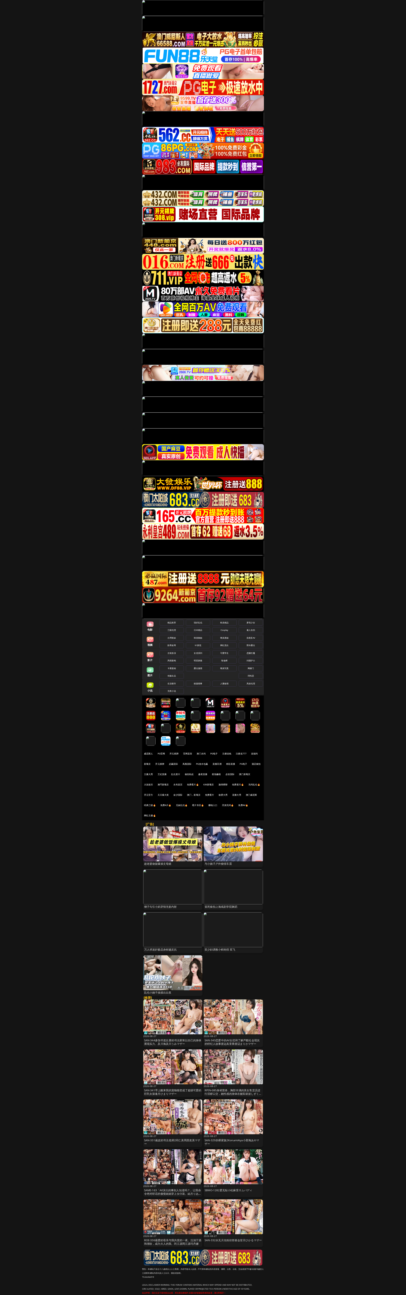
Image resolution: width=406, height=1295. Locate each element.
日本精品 (198, 630)
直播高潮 (217, 763)
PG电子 (214, 753)
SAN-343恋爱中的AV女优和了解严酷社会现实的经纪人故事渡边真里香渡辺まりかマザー (232, 1042)
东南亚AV (250, 637)
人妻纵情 (224, 683)
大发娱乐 (148, 784)
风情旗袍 (171, 660)
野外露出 (251, 645)
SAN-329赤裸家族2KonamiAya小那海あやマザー (232, 1142)
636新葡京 (208, 784)
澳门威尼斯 (251, 794)
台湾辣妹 (171, 637)
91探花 (198, 645)
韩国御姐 (198, 637)
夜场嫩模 (216, 774)
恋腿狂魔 (251, 653)
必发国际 (230, 774)
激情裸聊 (223, 784)
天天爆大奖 (163, 794)
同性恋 (251, 675)
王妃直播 (162, 774)
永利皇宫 (177, 784)
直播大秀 (236, 794)
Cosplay (224, 630)
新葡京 (147, 763)
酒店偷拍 (256, 763)
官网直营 (187, 753)
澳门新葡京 (244, 774)
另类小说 (171, 691)
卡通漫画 (171, 668)
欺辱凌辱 (171, 645)
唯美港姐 (224, 637)
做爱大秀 (223, 794)
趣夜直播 (202, 774)
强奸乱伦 (198, 622)
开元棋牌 (174, 753)
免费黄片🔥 (238, 784)
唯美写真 (224, 668)
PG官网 (161, 753)
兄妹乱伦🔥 (182, 805)
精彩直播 (230, 763)
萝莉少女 (251, 622)
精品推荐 (171, 622)
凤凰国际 (187, 763)
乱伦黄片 (175, 774)
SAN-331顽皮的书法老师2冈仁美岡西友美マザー (172, 1142)
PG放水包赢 (202, 763)
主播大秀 (148, 774)
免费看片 (209, 794)
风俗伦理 (251, 683)
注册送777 (241, 753)
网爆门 (251, 668)
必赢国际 (173, 763)
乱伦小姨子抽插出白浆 (157, 992)
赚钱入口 (212, 805)
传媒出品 (171, 675)
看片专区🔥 (198, 805)
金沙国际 (177, 794)
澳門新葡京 (163, 784)
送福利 (254, 753)
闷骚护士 (251, 660)
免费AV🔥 (243, 805)
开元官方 (148, 794)
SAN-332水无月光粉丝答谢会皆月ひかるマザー (233, 1240)
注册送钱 (226, 753)
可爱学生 (224, 653)
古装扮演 (171, 653)
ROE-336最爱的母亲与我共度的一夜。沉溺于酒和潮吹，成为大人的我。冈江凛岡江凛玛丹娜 (172, 1241)
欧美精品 (224, 622)
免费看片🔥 (193, 784)
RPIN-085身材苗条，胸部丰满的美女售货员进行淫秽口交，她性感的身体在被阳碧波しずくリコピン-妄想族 (233, 1093)
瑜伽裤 (224, 660)
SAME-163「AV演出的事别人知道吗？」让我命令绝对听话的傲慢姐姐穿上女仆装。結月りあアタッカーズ (172, 1193)
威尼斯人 (148, 753)
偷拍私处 (189, 774)
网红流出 (224, 645)
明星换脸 (198, 660)
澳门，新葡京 (193, 794)
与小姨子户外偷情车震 (218, 864)
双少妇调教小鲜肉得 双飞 (220, 949)
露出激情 (198, 668)
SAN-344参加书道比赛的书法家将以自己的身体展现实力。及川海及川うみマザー (172, 1042)
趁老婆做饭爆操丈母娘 (157, 864)
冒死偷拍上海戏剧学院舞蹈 (221, 906)
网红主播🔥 (150, 815)
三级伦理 (171, 630)
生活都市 (171, 683)
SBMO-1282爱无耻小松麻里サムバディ (228, 1190)
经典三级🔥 (150, 805)
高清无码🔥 (228, 805)
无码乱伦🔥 (254, 784)
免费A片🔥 (165, 805)
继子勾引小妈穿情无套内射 (160, 906)
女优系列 (198, 653)
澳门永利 (201, 753)
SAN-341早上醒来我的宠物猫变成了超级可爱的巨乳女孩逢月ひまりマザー (172, 1092)
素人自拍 (251, 630)
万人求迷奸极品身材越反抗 (160, 949)
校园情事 (198, 683)
